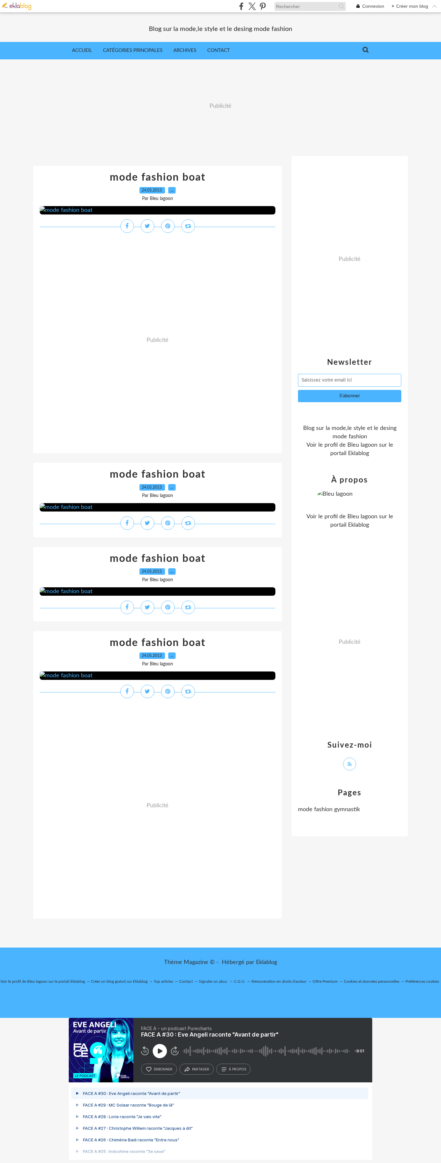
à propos (237, 1069)
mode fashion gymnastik (329, 809)
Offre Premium (325, 981)
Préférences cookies (422, 981)
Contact (218, 50)
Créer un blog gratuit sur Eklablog (119, 981)
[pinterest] (263, 6)
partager (200, 1069)
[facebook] (241, 6)
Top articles (163, 981)
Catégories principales (132, 50)
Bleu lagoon (362, 445)
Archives (184, 50)
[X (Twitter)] (252, 6)
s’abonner (163, 1069)
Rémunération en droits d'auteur (278, 981)
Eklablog (266, 962)
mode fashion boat (158, 177)
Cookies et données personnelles (371, 981)
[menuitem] (82, 50)
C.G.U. (239, 981)
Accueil (82, 50)
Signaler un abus (213, 981)
